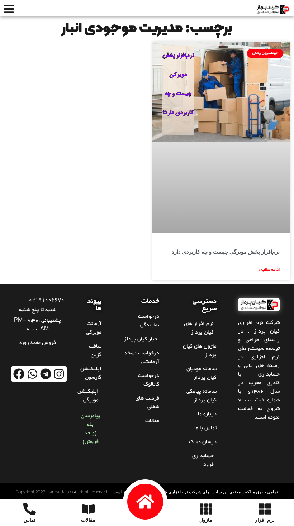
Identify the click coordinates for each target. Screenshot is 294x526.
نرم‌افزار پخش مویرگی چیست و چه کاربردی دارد (226, 252)
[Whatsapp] (32, 374)
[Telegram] (45, 374)
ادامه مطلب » (269, 270)
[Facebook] (19, 374)
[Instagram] (59, 374)
